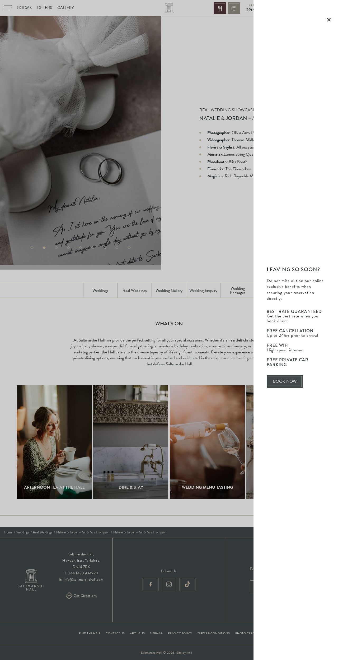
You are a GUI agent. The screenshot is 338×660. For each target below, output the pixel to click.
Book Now (287, 383)
